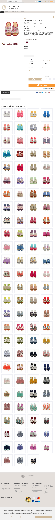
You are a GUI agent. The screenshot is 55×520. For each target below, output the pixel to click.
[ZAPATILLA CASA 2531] (33, 429)
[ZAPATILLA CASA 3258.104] (46, 389)
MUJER (2, 11)
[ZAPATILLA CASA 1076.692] (7, 269)
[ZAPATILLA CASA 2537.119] (46, 415)
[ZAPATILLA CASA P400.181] (33, 389)
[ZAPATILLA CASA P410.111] (7, 295)
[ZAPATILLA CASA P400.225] (20, 149)
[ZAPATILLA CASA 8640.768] (33, 149)
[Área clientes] (45, 1)
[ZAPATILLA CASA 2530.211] (20, 216)
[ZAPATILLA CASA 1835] (46, 255)
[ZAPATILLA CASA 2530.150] (46, 375)
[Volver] (53, 17)
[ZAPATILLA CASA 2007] (46, 229)
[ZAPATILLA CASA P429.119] (7, 122)
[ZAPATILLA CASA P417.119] (7, 136)
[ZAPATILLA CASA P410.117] (7, 375)
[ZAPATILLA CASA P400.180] (7, 415)
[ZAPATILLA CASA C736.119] (20, 309)
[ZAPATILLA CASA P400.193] (46, 295)
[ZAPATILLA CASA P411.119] (33, 282)
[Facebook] (35, 1)
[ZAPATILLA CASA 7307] (20, 162)
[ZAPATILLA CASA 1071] (7, 176)
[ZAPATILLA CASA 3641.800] (33, 202)
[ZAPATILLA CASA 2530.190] (20, 349)
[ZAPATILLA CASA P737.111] (20, 269)
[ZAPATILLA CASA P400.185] (20, 335)
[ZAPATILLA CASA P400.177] (20, 415)
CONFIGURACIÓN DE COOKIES (11, 517)
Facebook (39, 92)
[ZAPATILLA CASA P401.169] (20, 295)
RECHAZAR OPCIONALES (27, 517)
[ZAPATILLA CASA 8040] (20, 109)
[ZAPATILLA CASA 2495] (33, 122)
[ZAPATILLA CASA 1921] (20, 255)
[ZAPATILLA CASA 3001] (46, 109)
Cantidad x (47, 76)
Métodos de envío (4, 486)
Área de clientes (4, 489)
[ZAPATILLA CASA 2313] (33, 242)
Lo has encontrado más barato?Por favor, (48, 60)
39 (31, 39)
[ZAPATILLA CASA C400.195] (7, 189)
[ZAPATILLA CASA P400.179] (7, 309)
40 (33, 39)
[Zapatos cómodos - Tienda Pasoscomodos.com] (10, 7)
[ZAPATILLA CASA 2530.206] (20, 229)
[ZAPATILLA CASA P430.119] (33, 322)
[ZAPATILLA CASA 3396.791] (7, 216)
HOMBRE (6, 11)
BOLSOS (17, 11)
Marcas (31, 18)
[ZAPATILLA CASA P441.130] (33, 402)
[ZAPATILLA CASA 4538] (7, 109)
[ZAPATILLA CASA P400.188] (20, 322)
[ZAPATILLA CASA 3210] (33, 309)
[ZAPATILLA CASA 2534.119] (7, 429)
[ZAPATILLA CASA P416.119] (33, 136)
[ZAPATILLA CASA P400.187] (20, 176)
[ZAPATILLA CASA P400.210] (46, 162)
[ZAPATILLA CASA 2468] (20, 189)
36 (26, 39)
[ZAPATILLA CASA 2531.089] (46, 309)
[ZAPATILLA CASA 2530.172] (7, 322)
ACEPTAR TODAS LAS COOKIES (43, 517)
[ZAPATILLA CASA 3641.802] (20, 202)
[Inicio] (24, 18)
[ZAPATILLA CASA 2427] (20, 136)
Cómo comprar (35, 491)
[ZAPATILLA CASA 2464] (33, 189)
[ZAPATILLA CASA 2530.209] (46, 216)
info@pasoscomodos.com (37, 490)
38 (29, 39)
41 (35, 39)
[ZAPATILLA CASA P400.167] (33, 176)
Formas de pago (4, 485)
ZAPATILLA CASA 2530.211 (34, 21)
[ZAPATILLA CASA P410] (7, 149)
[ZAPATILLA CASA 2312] (46, 242)
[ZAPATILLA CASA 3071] (33, 229)
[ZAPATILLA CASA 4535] (33, 109)
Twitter (46, 92)
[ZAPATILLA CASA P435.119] (33, 362)
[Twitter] (37, 1)
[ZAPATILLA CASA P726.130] (7, 282)
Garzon (35, 18)
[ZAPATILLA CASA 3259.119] (7, 455)
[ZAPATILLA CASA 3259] (20, 429)
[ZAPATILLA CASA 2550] (20, 402)
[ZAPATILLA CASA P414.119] (46, 136)
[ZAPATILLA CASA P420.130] (46, 349)
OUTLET (22, 11)
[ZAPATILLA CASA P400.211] (46, 149)
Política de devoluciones (5, 488)
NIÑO (10, 11)
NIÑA (13, 11)
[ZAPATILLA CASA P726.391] (46, 269)
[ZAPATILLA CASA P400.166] (46, 176)
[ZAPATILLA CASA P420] (20, 282)
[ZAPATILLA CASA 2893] (33, 162)
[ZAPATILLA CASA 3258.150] (33, 335)
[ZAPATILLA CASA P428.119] (46, 122)
